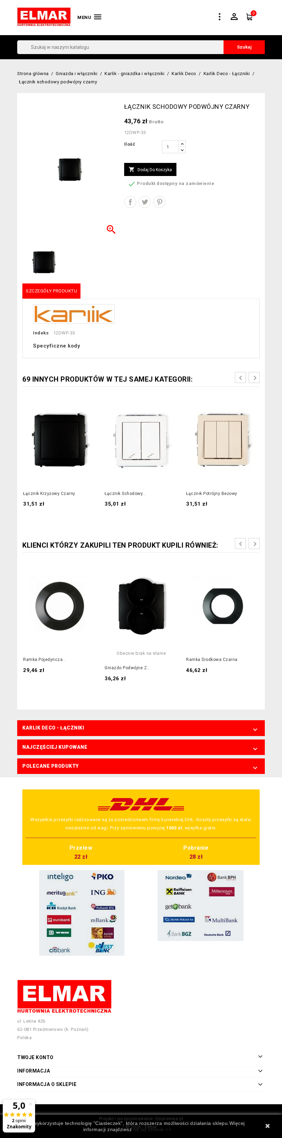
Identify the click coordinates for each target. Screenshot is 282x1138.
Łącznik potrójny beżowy (211, 493)
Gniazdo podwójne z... (128, 667)
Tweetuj (144, 202)
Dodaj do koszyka (150, 169)
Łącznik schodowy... (125, 493)
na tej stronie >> (152, 1129)
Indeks (40, 332)
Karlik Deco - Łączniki (53, 728)
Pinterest (159, 202)
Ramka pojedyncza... (44, 659)
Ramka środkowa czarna (212, 659)
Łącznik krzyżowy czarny (49, 493)
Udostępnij (130, 202)
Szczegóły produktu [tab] (51, 290)
